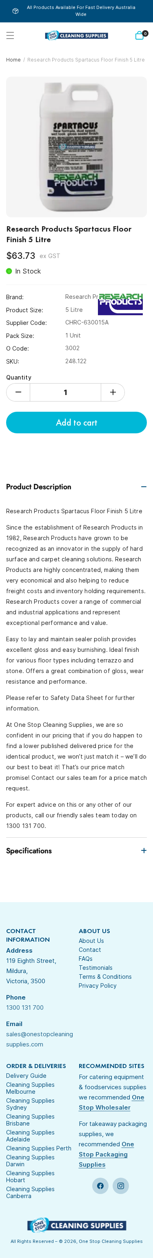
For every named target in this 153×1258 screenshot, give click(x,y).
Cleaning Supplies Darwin (30, 1161)
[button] (10, 35)
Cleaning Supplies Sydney (30, 1104)
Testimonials (96, 967)
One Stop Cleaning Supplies (111, 1241)
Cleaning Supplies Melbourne (30, 1088)
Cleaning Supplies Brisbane (30, 1120)
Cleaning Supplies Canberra (30, 1192)
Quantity (18, 377)
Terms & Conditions (105, 976)
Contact (90, 949)
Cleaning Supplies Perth (38, 1148)
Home (13, 60)
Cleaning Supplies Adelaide (30, 1136)
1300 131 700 (25, 1007)
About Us (91, 940)
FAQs (86, 958)
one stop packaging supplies (106, 1154)
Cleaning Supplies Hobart (30, 1176)
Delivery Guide (26, 1075)
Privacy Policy (98, 985)
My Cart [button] (145, 33)
